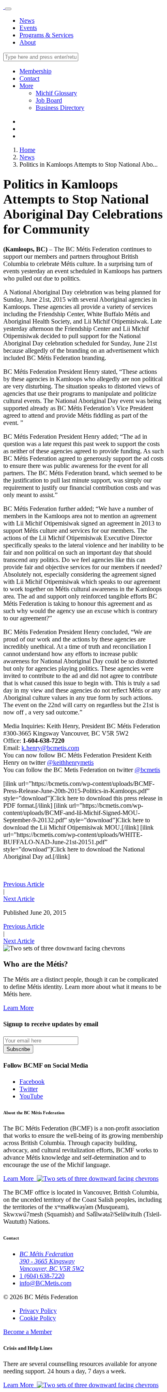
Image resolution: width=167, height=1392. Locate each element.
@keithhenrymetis (70, 762)
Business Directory (60, 107)
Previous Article (23, 884)
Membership (35, 71)
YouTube (31, 1096)
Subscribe (18, 1049)
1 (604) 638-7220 (41, 1275)
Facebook (32, 1081)
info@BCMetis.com (45, 1283)
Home (27, 149)
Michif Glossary (56, 93)
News (26, 20)
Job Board (49, 100)
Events (28, 27)
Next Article (18, 898)
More (26, 85)
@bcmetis (147, 769)
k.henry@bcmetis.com (50, 747)
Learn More (18, 1007)
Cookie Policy (37, 1318)
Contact (29, 78)
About (27, 42)
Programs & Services (46, 35)
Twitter (28, 1088)
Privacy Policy (38, 1310)
